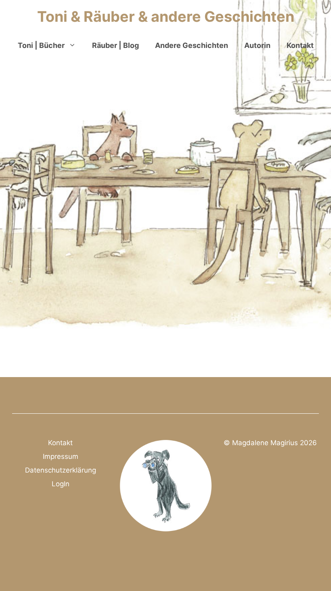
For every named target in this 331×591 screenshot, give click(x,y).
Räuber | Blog (115, 45)
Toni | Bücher (41, 45)
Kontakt (300, 45)
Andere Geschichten (191, 45)
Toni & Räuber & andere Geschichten (165, 16)
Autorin (257, 45)
